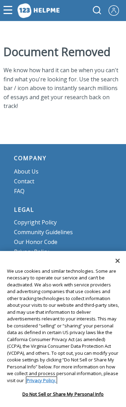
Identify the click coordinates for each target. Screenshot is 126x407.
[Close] (117, 261)
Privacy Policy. (41, 380)
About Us (26, 171)
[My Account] (116, 10)
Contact (24, 181)
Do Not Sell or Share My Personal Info (63, 394)
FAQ (19, 191)
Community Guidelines (43, 232)
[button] (10, 10)
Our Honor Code (35, 242)
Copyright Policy (35, 222)
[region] (63, 329)
